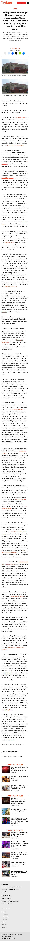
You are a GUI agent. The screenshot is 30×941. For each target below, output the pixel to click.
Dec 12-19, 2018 (19, 744)
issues (4, 224)
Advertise (4, 922)
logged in (10, 756)
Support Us (4, 927)
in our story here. (7, 710)
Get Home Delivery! (6, 903)
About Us (4, 911)
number (23, 222)
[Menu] (28, 3)
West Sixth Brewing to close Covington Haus (18, 810)
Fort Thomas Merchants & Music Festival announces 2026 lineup (19, 768)
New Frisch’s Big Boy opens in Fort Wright (18, 863)
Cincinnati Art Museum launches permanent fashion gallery (19, 834)
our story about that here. (15, 145)
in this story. (11, 740)
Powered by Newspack (7, 936)
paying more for (17, 409)
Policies (5, 919)
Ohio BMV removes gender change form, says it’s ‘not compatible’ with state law (19, 820)
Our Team (5, 914)
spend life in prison (17, 596)
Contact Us (4, 924)
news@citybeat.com (7, 887)
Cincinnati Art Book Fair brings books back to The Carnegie (19, 786)
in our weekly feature (10, 286)
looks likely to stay (8, 178)
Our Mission (6, 917)
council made (20, 117)
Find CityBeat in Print (7, 898)
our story (4, 312)
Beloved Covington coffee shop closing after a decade (19, 872)
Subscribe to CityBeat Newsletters (10, 901)
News (15, 9)
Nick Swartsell (16, 48)
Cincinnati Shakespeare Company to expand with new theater (19, 854)
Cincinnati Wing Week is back (19, 777)
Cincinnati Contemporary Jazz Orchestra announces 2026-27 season (18, 800)
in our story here (20, 499)
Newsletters (21, 3)
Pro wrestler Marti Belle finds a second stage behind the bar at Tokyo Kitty (19, 844)
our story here (9, 243)
